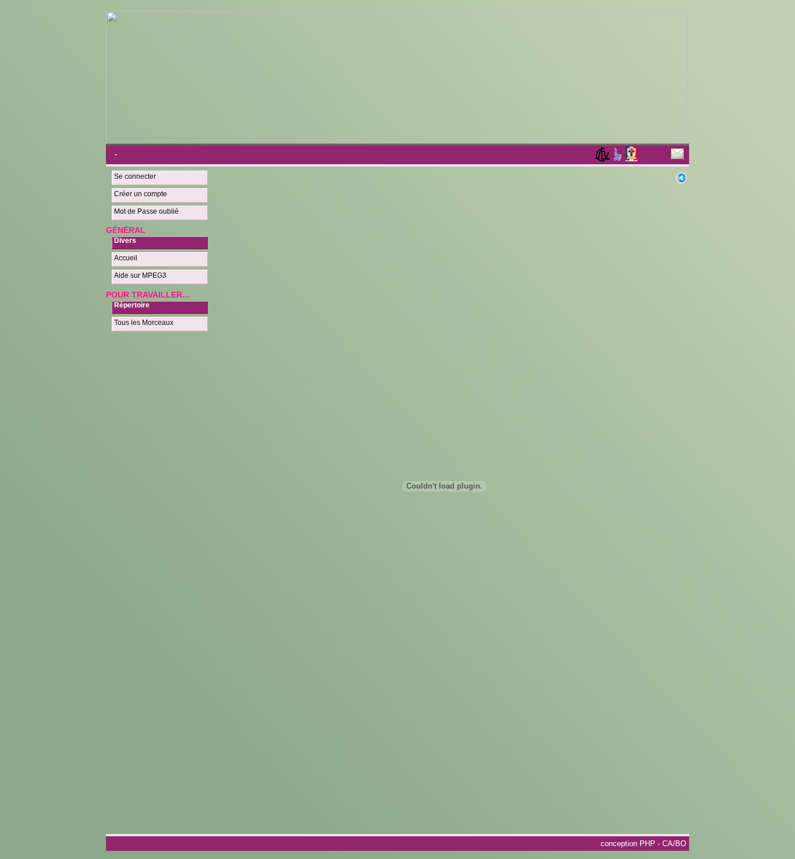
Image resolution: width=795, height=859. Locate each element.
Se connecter (135, 176)
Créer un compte (140, 193)
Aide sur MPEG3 (140, 275)
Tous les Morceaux (143, 322)
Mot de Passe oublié (146, 211)
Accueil (125, 257)
